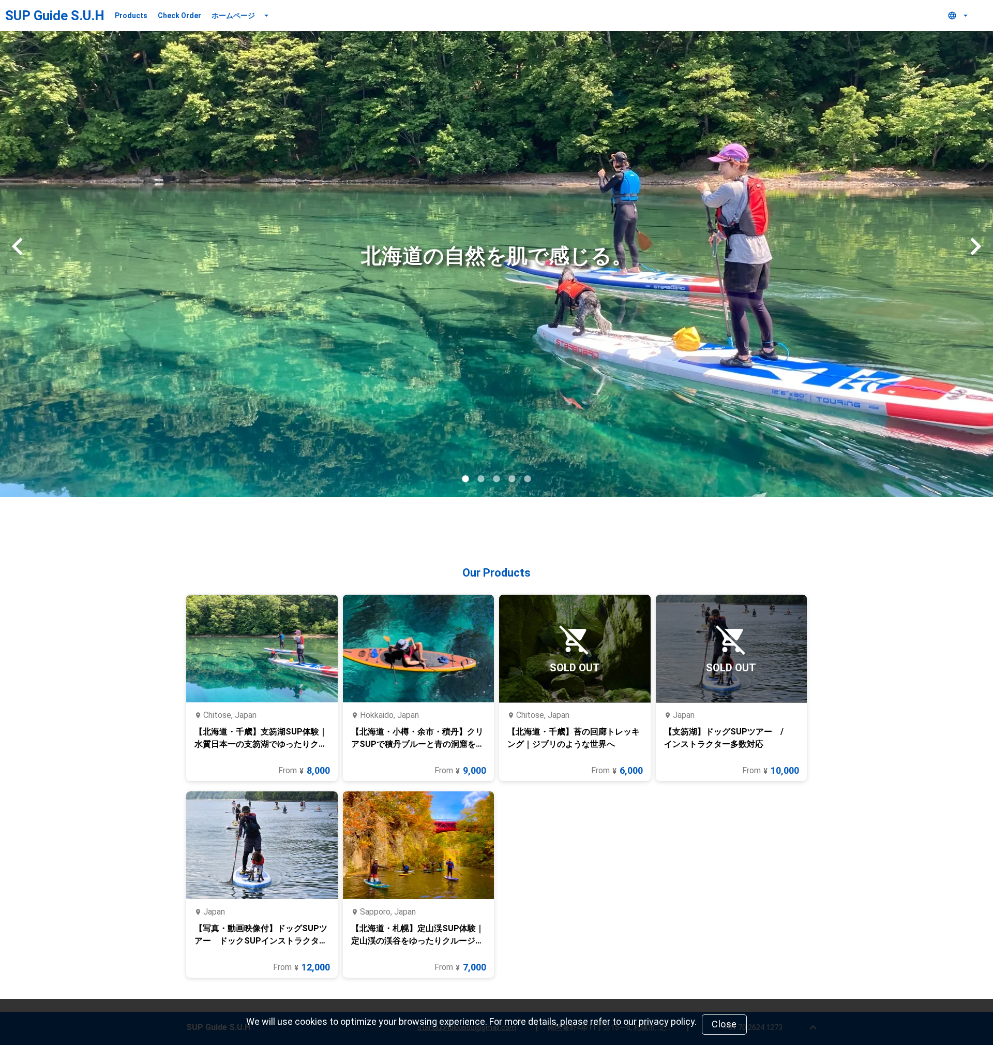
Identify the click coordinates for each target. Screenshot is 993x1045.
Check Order (179, 15)
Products (131, 15)
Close (724, 1024)
